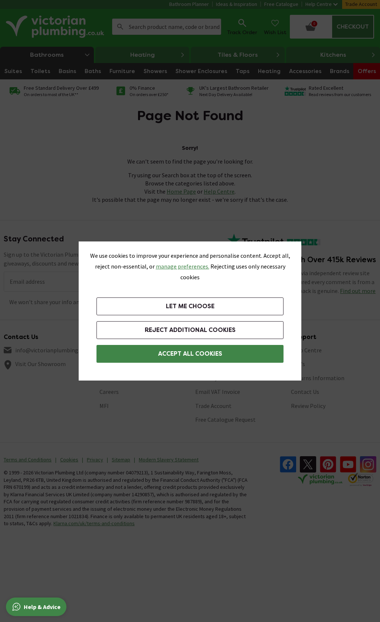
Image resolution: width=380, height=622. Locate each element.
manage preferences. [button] (182, 266)
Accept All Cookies (190, 354)
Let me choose (190, 306)
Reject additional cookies (190, 330)
